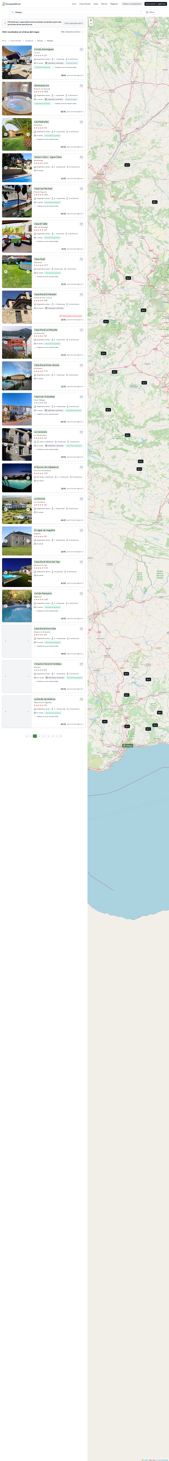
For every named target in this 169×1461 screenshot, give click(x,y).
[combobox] (75, 12)
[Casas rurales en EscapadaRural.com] (11, 4)
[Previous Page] (30, 736)
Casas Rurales (85, 4)
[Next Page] (57, 736)
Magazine (114, 4)
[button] (127, 673)
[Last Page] (61, 736)
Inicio (74, 4)
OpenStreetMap (163, 1460)
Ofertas (104, 4)
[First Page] (26, 736)
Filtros (151, 12)
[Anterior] (6, 62)
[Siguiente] (28, 62)
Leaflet (145, 1460)
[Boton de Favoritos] (81, 50)
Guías (96, 4)
